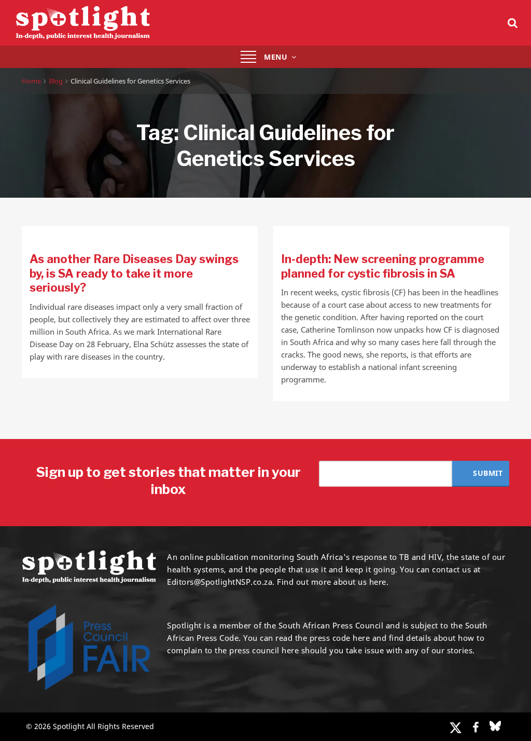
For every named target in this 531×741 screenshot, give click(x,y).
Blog (56, 81)
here (361, 638)
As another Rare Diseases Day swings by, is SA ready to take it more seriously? (134, 273)
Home (31, 81)
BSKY (495, 726)
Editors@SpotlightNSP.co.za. (221, 582)
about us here (359, 582)
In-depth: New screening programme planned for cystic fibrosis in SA (382, 266)
